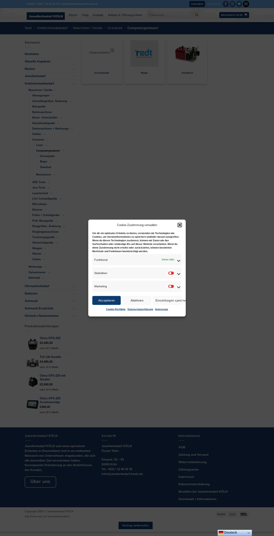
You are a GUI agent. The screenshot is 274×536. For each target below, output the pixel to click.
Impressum (161, 309)
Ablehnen (137, 300)
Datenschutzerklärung (140, 309)
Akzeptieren (106, 300)
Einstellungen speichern (168, 300)
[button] (180, 225)
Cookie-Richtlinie (116, 309)
